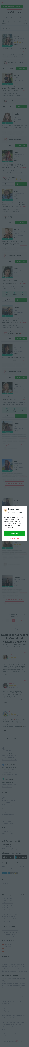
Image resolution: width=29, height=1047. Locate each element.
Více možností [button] (14, 538)
